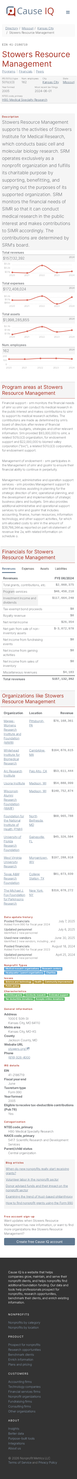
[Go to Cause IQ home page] (30, 11)
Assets (44, 568)
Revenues (9, 568)
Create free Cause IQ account (39, 1242)
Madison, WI (37, 783)
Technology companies (24, 1387)
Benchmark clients (21, 1355)
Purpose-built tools (21, 1438)
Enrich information (20, 1359)
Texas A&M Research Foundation (12, 878)
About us (14, 1448)
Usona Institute (14, 783)
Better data (16, 1433)
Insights (13, 1429)
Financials (26, 71)
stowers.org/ (17, 1049)
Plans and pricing (20, 1364)
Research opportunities (24, 1350)
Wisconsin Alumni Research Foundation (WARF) (12, 799)
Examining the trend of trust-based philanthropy (39, 1196)
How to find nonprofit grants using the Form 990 (39, 1203)
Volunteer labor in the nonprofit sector (32, 1179)
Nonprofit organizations (24, 1396)
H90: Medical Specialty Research (24, 100)
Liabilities (61, 568)
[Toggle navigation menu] (68, 12)
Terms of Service (20, 1462)
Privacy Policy (47, 1462)
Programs (8, 71)
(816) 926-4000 (19, 1057)
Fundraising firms (20, 1401)
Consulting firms (19, 1406)
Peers (40, 71)
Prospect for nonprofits (24, 1345)
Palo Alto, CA (38, 771)
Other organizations (22, 1411)
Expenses (28, 568)
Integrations (16, 1443)
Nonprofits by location (23, 1327)
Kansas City (45, 28)
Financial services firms (24, 1392)
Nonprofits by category (24, 1322)
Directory (11, 28)
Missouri (27, 28)
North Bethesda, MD (36, 820)
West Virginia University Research (13, 862)
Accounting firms (20, 1382)
